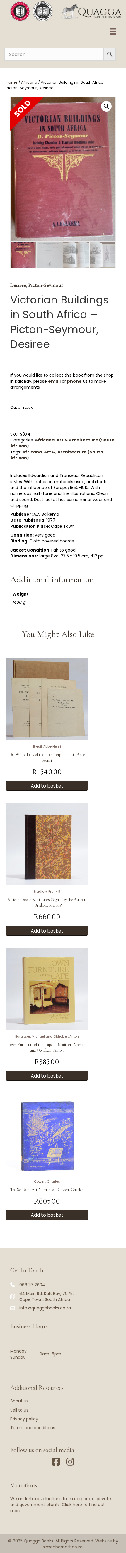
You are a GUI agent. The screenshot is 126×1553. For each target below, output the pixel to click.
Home (12, 82)
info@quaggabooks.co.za (45, 1308)
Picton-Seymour (45, 285)
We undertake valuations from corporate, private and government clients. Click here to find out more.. (60, 1505)
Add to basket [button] (47, 786)
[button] (106, 106)
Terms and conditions (32, 1428)
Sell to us (19, 1410)
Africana (29, 82)
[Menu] (112, 31)
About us (19, 1401)
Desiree (18, 285)
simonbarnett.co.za (63, 1547)
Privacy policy (24, 1419)
